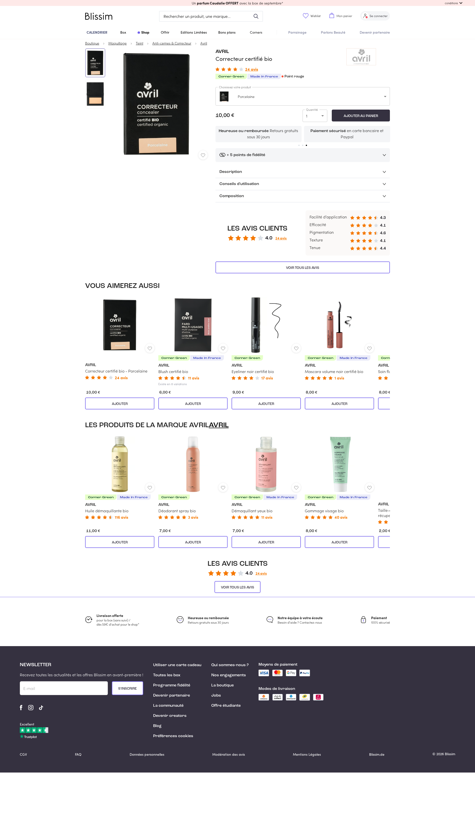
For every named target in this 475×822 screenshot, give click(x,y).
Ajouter (120, 404)
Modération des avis (228, 754)
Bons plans (227, 32)
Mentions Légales (307, 754)
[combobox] (302, 96)
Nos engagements (228, 675)
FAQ (78, 754)
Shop (145, 32)
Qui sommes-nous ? (230, 665)
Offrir (165, 32)
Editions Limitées (194, 32)
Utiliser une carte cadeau (177, 665)
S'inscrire (127, 688)
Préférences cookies (173, 736)
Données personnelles (147, 754)
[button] (237, 3)
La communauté (168, 706)
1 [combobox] (306, 115)
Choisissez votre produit (235, 87)
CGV (23, 754)
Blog (157, 726)
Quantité (312, 110)
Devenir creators (170, 716)
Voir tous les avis (302, 268)
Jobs (216, 696)
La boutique (222, 685)
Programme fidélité (171, 685)
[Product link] (119, 338)
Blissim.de (376, 754)
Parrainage (297, 32)
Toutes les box (166, 675)
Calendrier (97, 32)
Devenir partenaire (375, 32)
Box (123, 32)
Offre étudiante (226, 706)
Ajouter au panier (361, 116)
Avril (222, 51)
